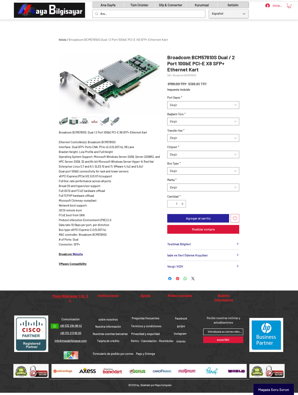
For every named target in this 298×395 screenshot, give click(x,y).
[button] (289, 5)
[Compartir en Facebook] (169, 278)
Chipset (173, 147)
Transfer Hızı (175, 130)
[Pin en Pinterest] (177, 278)
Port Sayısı (174, 97)
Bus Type (174, 163)
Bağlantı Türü (176, 114)
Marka (172, 180)
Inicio (62, 39)
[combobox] (203, 105)
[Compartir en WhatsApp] (185, 278)
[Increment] (182, 203)
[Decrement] (170, 203)
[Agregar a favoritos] (235, 218)
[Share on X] (193, 278)
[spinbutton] (176, 203)
